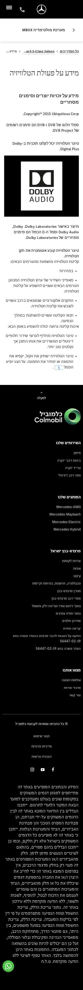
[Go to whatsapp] (8, 966)
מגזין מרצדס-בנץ (69, 590)
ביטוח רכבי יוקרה (69, 460)
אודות (77, 568)
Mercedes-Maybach (65, 514)
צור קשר (75, 695)
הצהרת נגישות (42, 756)
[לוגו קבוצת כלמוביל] (58, 423)
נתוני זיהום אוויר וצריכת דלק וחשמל (56, 605)
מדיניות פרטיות (41, 746)
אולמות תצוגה (71, 680)
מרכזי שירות (72, 687)
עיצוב (77, 575)
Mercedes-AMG (68, 506)
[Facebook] (53, 769)
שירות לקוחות (71, 560)
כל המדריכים (69, 51)
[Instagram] (32, 769)
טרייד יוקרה (73, 467)
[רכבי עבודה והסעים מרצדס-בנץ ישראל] (41, 9)
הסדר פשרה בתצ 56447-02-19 (58, 648)
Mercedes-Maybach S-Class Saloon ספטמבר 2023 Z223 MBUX (38, 51)
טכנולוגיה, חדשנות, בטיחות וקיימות (56, 583)
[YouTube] (42, 769)
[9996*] (21, 9)
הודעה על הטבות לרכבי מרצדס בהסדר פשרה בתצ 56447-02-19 (47, 638)
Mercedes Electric (66, 521)
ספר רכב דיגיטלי (69, 475)
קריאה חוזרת (72, 628)
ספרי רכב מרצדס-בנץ (66, 598)
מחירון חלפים (71, 620)
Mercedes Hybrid (67, 529)
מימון (77, 452)
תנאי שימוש (41, 736)
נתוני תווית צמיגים (68, 613)
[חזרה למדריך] (72, 30)
